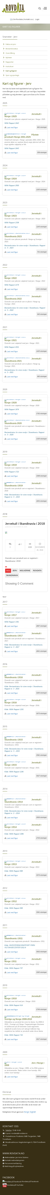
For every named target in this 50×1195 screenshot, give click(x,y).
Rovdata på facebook (30, 1181)
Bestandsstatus (12, 49)
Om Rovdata (18, 19)
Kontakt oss (28, 19)
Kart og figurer (11, 71)
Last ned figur (12, 127)
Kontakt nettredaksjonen (14, 1160)
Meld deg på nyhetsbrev (14, 1166)
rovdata (37, 571)
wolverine (25, 571)
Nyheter (9, 57)
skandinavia (12, 575)
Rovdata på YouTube (15, 1185)
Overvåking (10, 53)
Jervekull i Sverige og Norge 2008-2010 (22, 1018)
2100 (30, 547)
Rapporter (10, 62)
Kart (4, 1145)
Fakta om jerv (11, 44)
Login (37, 19)
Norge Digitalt (30, 1112)
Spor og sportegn (12, 75)
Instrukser (10, 66)
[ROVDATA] (13, 7)
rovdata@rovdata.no (19, 1133)
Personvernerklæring (13, 1163)
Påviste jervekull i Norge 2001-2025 (21, 136)
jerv (14, 571)
